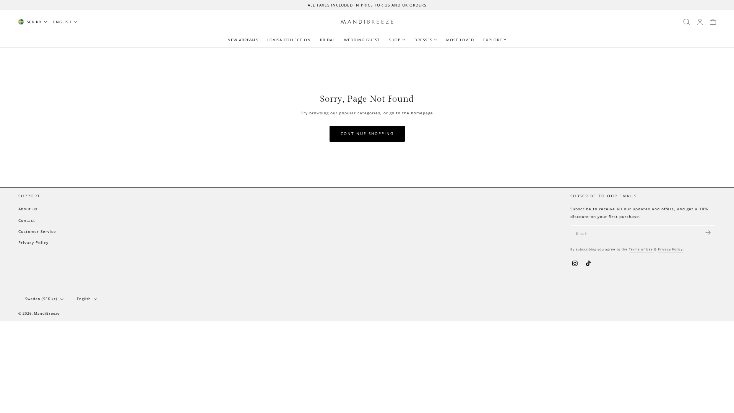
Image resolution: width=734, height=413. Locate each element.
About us (27, 208)
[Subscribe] (708, 233)
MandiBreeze (47, 313)
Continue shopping (367, 133)
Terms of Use (641, 249)
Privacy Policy (33, 242)
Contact (26, 220)
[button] (686, 22)
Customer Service (37, 231)
